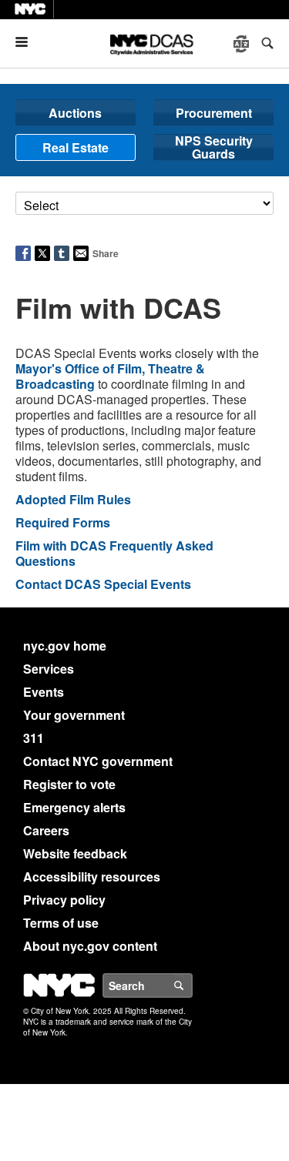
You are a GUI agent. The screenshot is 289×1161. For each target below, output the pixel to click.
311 (33, 738)
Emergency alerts (74, 807)
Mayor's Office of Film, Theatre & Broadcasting (110, 376)
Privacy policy (64, 899)
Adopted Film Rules (73, 499)
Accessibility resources (91, 876)
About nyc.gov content (90, 946)
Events (43, 692)
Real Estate (75, 147)
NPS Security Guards (214, 147)
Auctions (75, 113)
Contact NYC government (98, 761)
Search (192, 985)
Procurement (214, 113)
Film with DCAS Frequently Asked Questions (114, 553)
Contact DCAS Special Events (103, 584)
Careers (46, 830)
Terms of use (61, 923)
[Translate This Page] (242, 44)
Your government (74, 715)
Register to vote (69, 784)
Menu (27, 42)
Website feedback (75, 853)
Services (48, 669)
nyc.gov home (64, 645)
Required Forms (62, 522)
